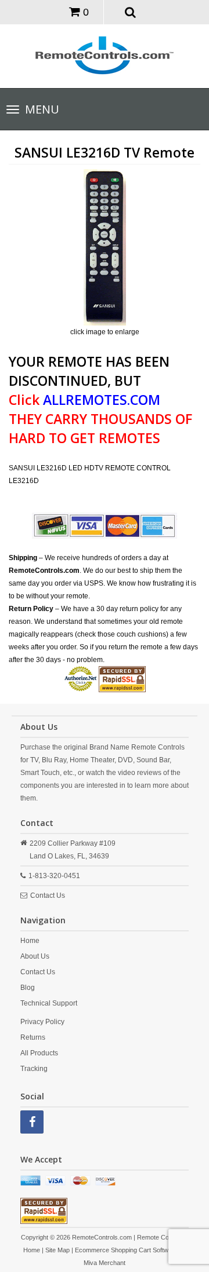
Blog (27, 988)
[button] (130, 12)
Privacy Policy (42, 1022)
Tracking (34, 1069)
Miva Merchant (104, 1262)
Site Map (57, 1250)
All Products (39, 1053)
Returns (32, 1037)
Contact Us (47, 895)
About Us (34, 956)
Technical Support (48, 1003)
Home (29, 941)
